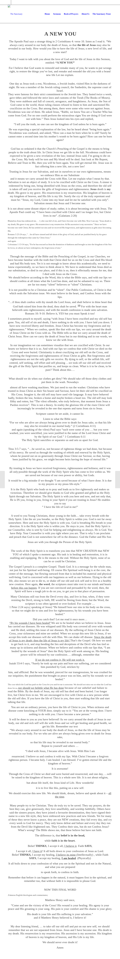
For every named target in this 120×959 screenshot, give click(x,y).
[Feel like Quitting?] (2, 479)
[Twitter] (8, 2)
